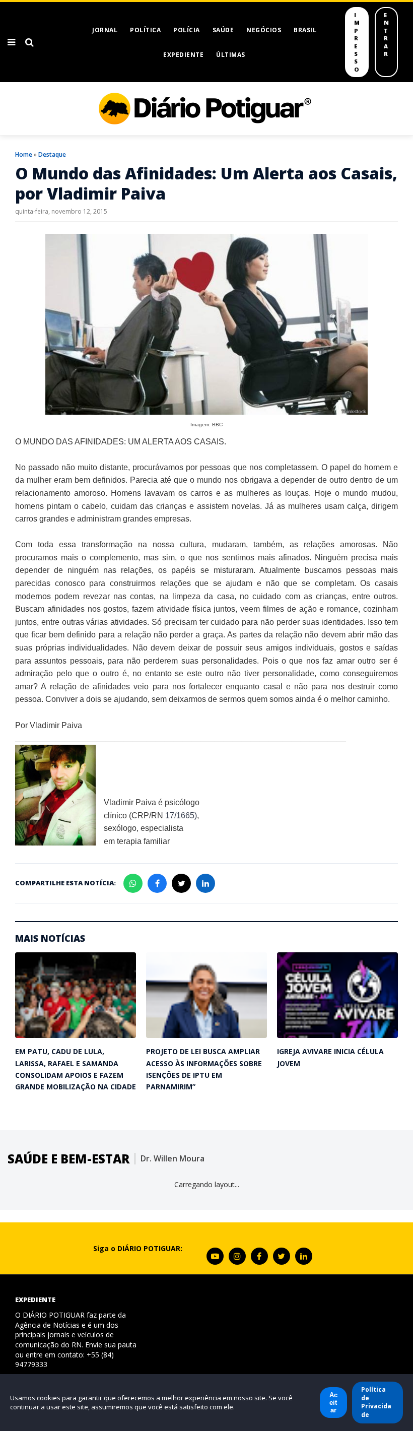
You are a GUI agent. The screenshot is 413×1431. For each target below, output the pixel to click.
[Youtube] (215, 1256)
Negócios (263, 30)
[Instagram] (237, 1256)
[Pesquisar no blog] (29, 42)
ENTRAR (386, 34)
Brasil (305, 30)
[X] (281, 1256)
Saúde (223, 30)
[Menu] (11, 42)
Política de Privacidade (376, 1402)
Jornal (104, 30)
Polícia (186, 30)
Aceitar (333, 1402)
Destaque (52, 154)
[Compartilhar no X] (181, 883)
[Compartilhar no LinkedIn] (205, 883)
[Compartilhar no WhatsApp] (133, 883)
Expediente (183, 54)
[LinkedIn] (303, 1256)
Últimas (230, 54)
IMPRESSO (357, 42)
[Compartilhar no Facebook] (157, 883)
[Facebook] (259, 1256)
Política (145, 30)
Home (23, 154)
